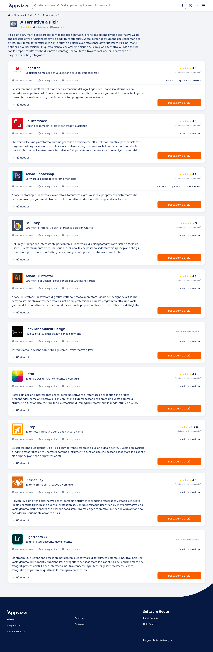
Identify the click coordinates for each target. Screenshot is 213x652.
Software (79, 624)
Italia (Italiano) (160, 640)
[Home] (9, 15)
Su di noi (79, 618)
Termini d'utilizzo (16, 631)
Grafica (30, 15)
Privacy (11, 619)
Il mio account (150, 617)
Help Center (149, 624)
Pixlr (40, 15)
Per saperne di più (179, 102)
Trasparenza (13, 625)
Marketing (19, 15)
